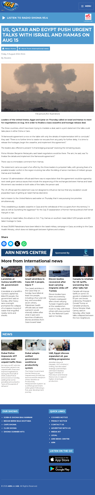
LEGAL (54, 435)
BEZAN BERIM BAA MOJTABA (17, 421)
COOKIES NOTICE (59, 417)
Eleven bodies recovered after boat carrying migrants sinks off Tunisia (58, 285)
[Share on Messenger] (10, 243)
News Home (10, 49)
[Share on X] (17, 243)
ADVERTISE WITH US (61, 428)
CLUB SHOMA (10, 428)
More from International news (35, 49)
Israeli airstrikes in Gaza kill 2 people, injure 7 (35, 282)
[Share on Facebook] (4, 243)
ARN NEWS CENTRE (60, 439)
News (7, 334)
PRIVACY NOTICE (59, 421)
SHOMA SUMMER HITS (14, 432)
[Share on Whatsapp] (24, 243)
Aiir (17, 486)
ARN (53, 442)
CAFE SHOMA (10, 424)
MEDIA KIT (56, 432)
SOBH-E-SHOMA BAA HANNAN (18, 417)
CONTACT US (57, 424)
